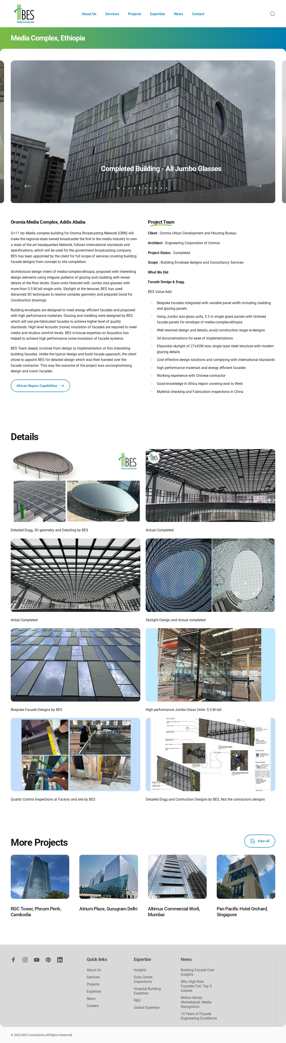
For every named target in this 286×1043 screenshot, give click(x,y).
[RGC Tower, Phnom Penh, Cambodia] (40, 877)
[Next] (258, 186)
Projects (93, 984)
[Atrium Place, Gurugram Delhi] (108, 877)
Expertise (94, 991)
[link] (75, 485)
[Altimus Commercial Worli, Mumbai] (177, 877)
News (91, 998)
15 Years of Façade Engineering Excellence (199, 1016)
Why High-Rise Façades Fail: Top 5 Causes (196, 986)
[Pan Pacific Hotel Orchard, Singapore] (246, 877)
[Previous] (27, 186)
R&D (137, 1000)
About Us (94, 970)
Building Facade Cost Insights (197, 972)
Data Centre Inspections (143, 979)
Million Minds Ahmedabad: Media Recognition (196, 1002)
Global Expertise (146, 1007)
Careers (93, 1006)
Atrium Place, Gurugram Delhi (108, 909)
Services (93, 977)
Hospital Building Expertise (147, 991)
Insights (140, 970)
